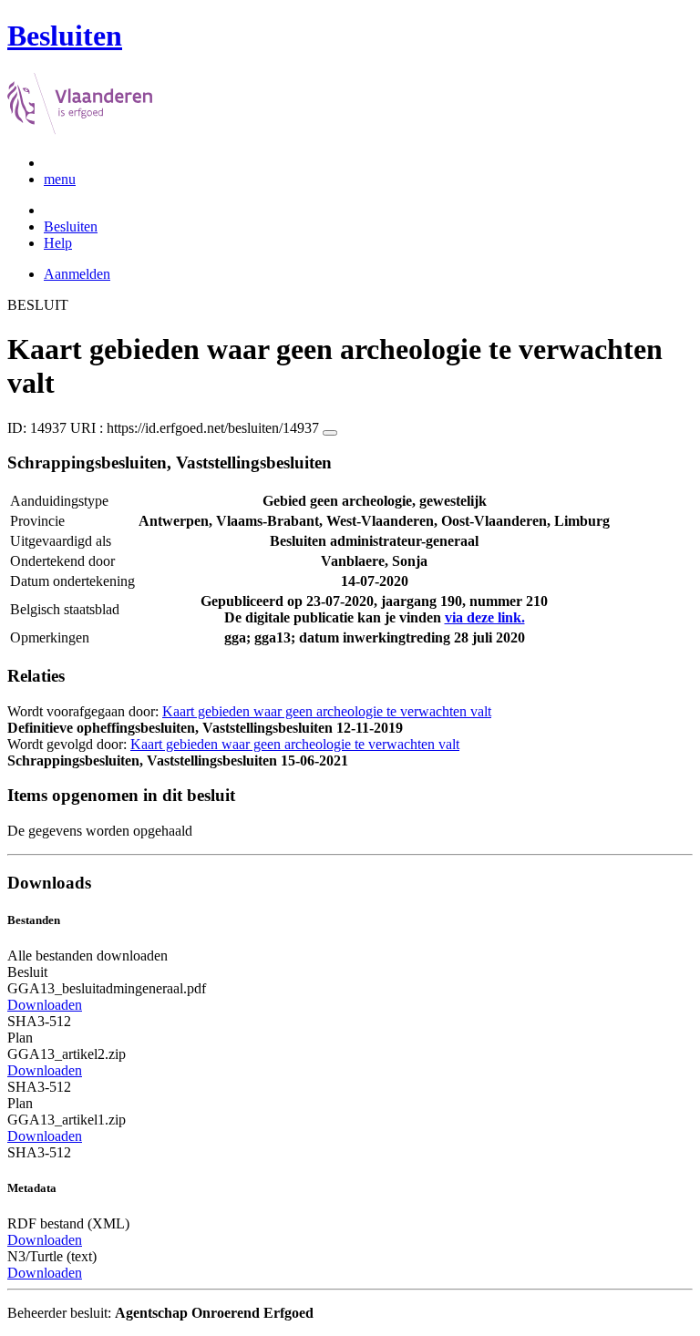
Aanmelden (77, 274)
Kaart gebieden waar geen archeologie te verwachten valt (326, 711)
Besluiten (71, 226)
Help (58, 243)
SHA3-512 (39, 1021)
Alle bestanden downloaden (87, 955)
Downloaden (44, 1004)
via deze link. (485, 617)
